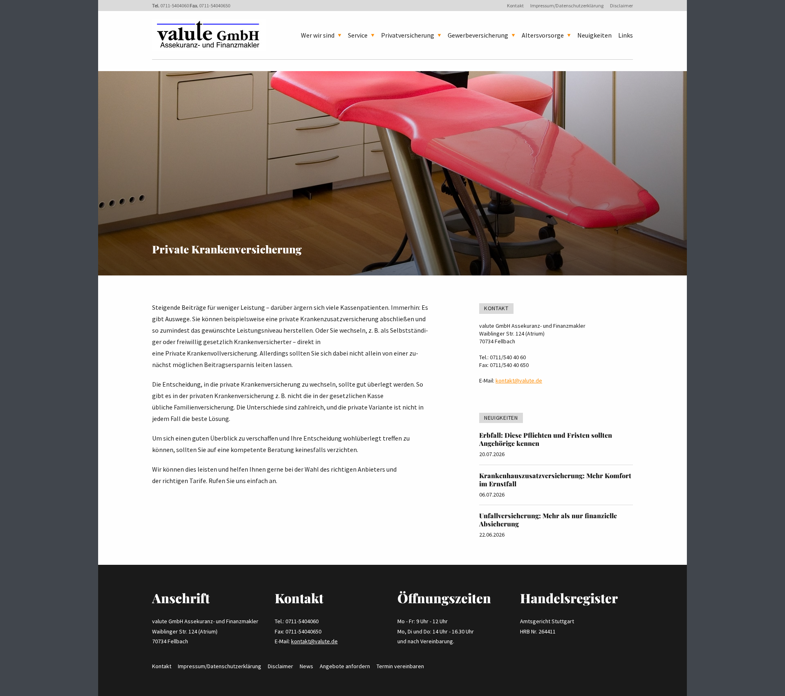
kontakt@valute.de (519, 380)
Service (358, 35)
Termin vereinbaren (400, 666)
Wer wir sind (317, 35)
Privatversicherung (407, 35)
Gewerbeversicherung (478, 35)
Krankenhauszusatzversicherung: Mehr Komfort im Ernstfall (555, 479)
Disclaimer (621, 5)
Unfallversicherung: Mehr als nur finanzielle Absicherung (548, 519)
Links (625, 35)
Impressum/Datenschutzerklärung (566, 5)
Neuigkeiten (594, 35)
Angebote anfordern (345, 666)
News (306, 666)
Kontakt (515, 5)
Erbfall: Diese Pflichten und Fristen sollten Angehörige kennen (545, 439)
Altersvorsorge (543, 35)
